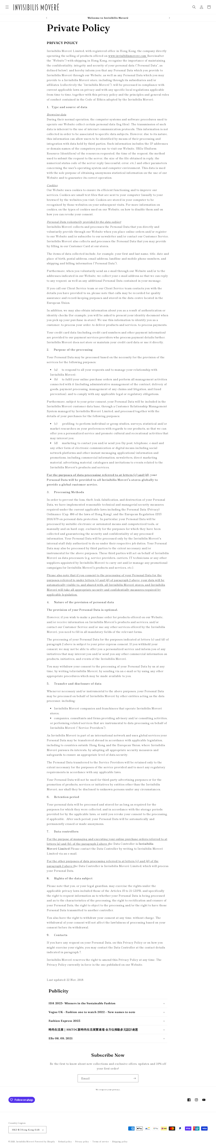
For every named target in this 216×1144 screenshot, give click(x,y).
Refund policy (65, 1141)
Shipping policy (120, 1141)
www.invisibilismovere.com (127, 56)
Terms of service (100, 1141)
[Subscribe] (134, 1078)
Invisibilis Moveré (25, 1141)
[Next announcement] (169, 18)
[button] (7, 7)
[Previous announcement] (46, 18)
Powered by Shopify (45, 1141)
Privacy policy (82, 1141)
